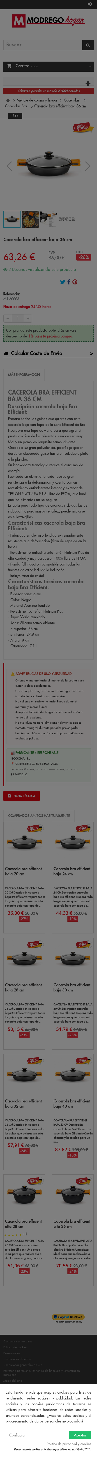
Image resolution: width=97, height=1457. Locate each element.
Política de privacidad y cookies (69, 1444)
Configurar (17, 1435)
